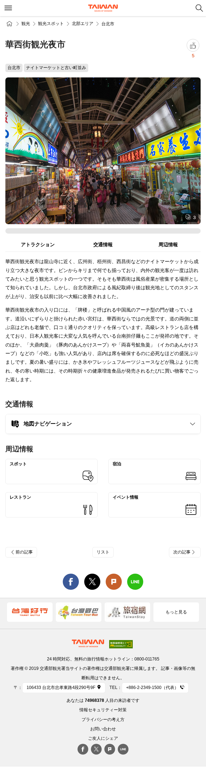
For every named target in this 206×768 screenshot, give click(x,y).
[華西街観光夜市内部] (103, 150)
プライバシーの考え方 (103, 719)
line (135, 582)
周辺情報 (168, 244)
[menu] (8, 8)
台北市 (107, 24)
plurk (109, 749)
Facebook (83, 749)
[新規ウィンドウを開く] (30, 612)
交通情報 (103, 244)
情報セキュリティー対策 (103, 710)
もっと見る (176, 612)
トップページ (9, 23)
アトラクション (38, 244)
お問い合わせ (103, 729)
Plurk (114, 582)
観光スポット (51, 23)
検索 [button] (199, 8)
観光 (25, 23)
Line (123, 749)
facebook (71, 582)
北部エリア (82, 23)
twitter (92, 582)
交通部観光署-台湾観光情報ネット (103, 8)
